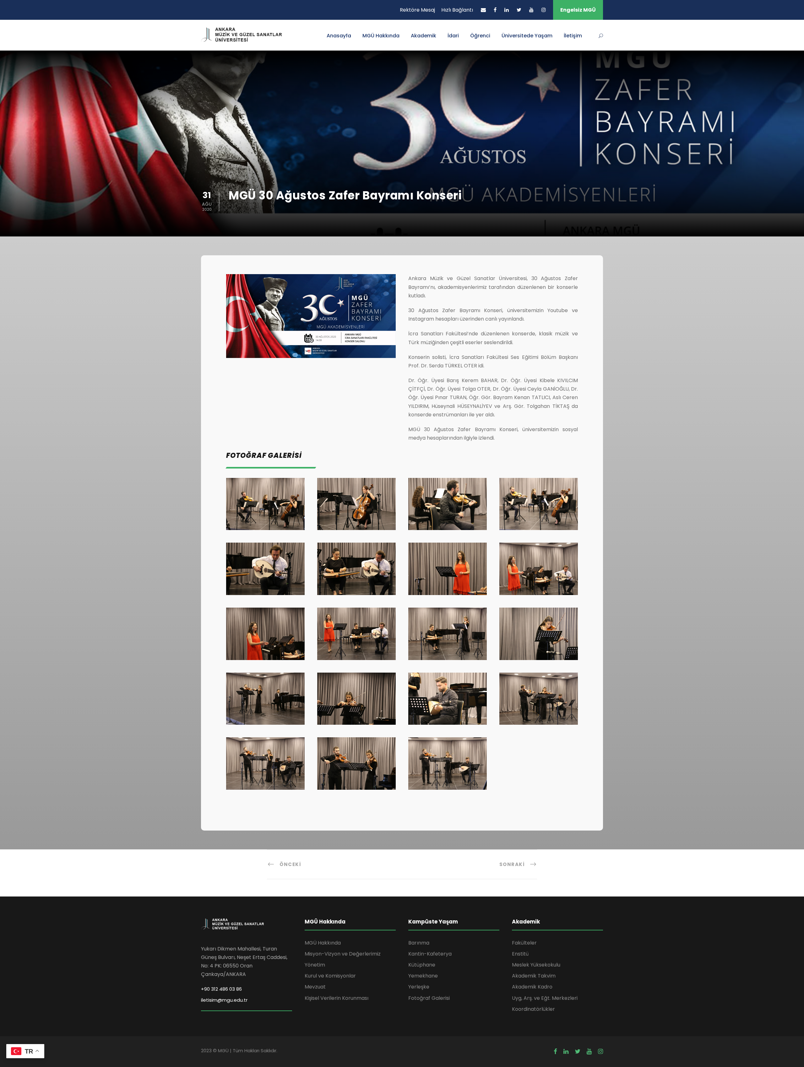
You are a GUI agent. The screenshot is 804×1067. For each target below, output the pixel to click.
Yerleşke (418, 986)
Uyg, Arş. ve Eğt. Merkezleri (545, 998)
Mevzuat (315, 986)
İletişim (573, 35)
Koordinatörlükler (533, 1009)
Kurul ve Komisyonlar (330, 975)
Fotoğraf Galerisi (429, 998)
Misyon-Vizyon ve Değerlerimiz (343, 953)
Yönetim (315, 964)
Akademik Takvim (534, 975)
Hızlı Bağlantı (457, 10)
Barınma (418, 942)
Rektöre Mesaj (417, 10)
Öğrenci (480, 35)
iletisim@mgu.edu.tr (224, 1000)
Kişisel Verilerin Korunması (336, 998)
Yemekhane (423, 975)
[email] (483, 10)
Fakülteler (524, 942)
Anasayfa (339, 35)
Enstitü (520, 953)
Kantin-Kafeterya (430, 953)
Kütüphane (421, 964)
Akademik (423, 35)
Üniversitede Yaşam (527, 35)
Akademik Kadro (532, 986)
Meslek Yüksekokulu (536, 964)
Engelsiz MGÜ (578, 10)
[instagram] (543, 10)
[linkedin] (506, 10)
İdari (453, 35)
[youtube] (531, 10)
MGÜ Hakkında (380, 35)
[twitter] (519, 10)
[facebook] (495, 10)
